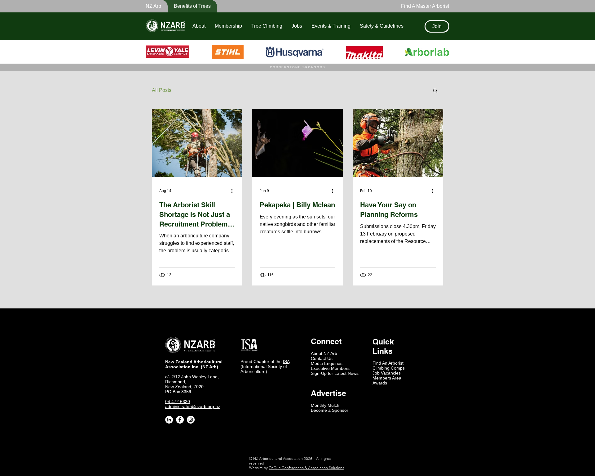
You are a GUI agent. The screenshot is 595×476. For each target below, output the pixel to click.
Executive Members (330, 368)
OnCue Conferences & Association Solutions (306, 467)
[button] (188, 6)
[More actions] (234, 191)
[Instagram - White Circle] (191, 420)
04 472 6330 (177, 401)
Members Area (386, 377)
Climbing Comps (388, 368)
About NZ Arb (324, 353)
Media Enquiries (326, 363)
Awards (379, 382)
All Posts (161, 90)
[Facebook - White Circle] (180, 420)
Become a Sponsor (329, 410)
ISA (286, 361)
